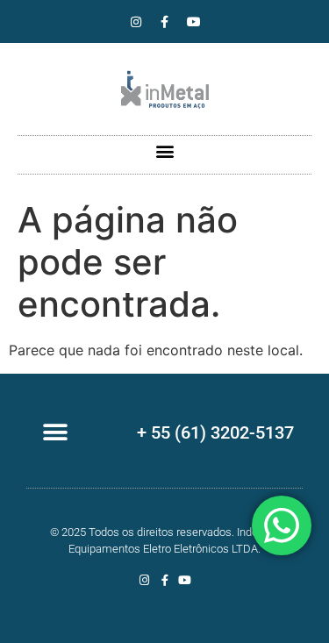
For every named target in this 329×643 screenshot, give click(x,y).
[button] (164, 150)
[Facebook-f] (165, 22)
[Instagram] (136, 22)
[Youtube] (194, 22)
